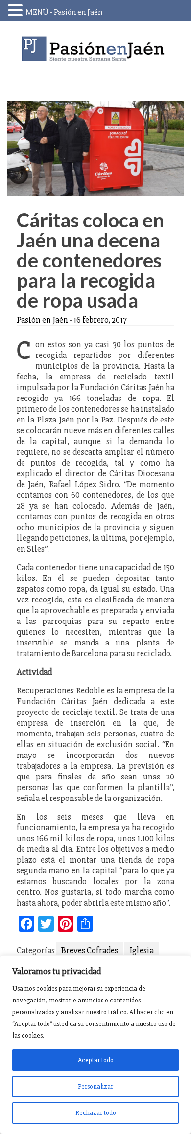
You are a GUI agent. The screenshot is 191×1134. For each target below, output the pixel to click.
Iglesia (141, 950)
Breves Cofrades (89, 950)
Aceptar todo (96, 1060)
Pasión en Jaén (95, 48)
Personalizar (95, 1086)
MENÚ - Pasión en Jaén (63, 12)
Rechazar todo (95, 1113)
